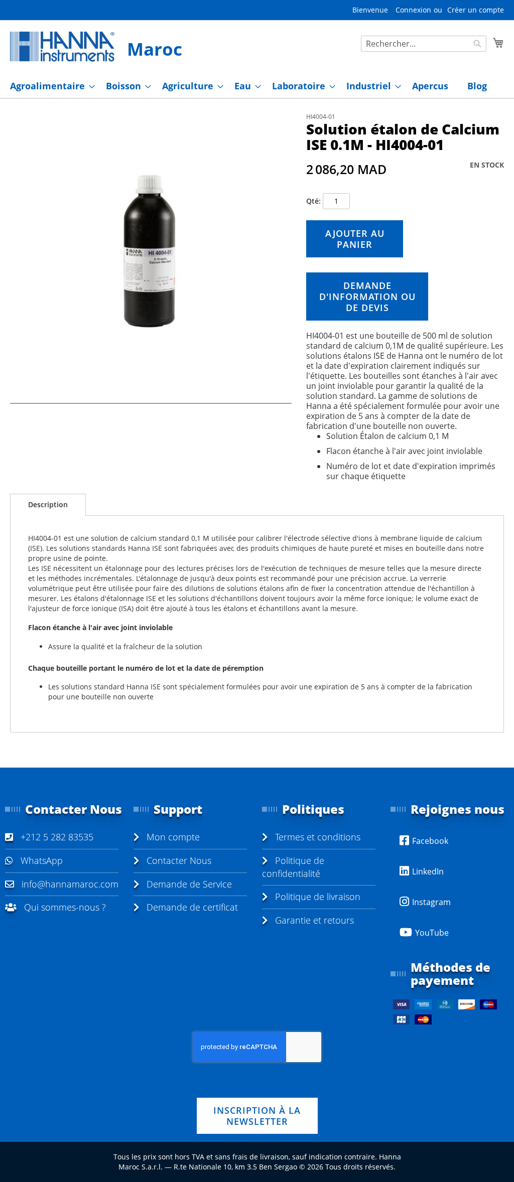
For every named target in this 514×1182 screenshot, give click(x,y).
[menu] (257, 86)
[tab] (48, 505)
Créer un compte (475, 10)
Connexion (413, 10)
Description (48, 504)
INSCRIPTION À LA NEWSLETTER (257, 1115)
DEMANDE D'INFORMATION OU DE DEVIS (367, 296)
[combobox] (423, 44)
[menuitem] (49, 86)
